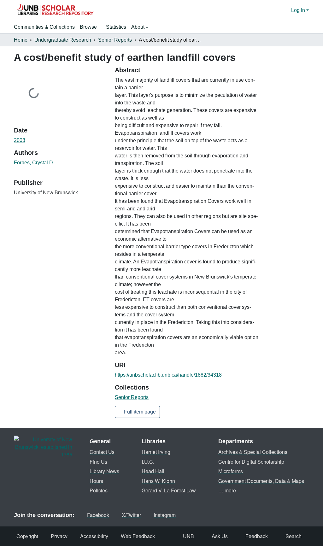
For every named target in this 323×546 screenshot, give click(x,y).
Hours (96, 480)
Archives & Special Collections (252, 451)
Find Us (98, 461)
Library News (104, 471)
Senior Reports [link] (115, 40)
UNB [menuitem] (188, 536)
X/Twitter (131, 515)
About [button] (138, 27)
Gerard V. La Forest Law (169, 490)
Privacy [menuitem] (59, 536)
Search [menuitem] (293, 536)
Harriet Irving (156, 451)
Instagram (165, 515)
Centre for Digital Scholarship (251, 461)
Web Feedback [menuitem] (138, 536)
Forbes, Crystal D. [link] (34, 162)
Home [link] (20, 40)
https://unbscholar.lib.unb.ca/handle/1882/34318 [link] (168, 375)
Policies (99, 490)
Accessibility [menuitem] (94, 536)
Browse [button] (88, 27)
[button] (55, 10)
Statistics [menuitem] (116, 27)
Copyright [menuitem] (27, 536)
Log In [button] (298, 10)
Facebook (98, 515)
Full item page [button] (139, 411)
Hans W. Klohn (158, 480)
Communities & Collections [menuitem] (44, 27)
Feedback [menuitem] (256, 536)
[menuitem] (90, 27)
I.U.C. (148, 461)
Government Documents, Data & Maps (261, 480)
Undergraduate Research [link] (62, 40)
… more (227, 490)
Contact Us (102, 451)
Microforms (230, 471)
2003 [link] (19, 140)
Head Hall (153, 471)
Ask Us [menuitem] (220, 536)
